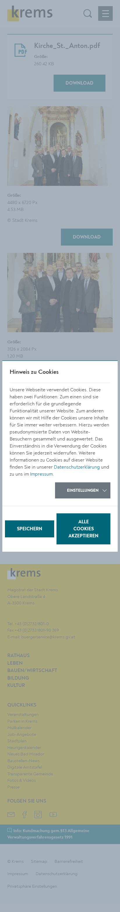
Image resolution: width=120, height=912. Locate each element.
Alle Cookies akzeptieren (83, 529)
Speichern (29, 529)
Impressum (41, 474)
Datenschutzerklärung (77, 467)
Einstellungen (82, 490)
